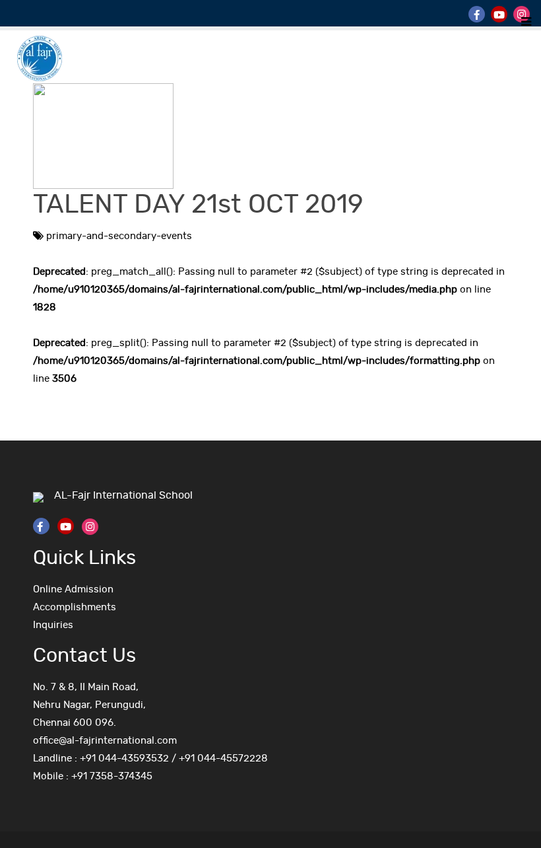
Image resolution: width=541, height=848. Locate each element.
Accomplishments (74, 607)
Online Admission (73, 589)
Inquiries (53, 625)
